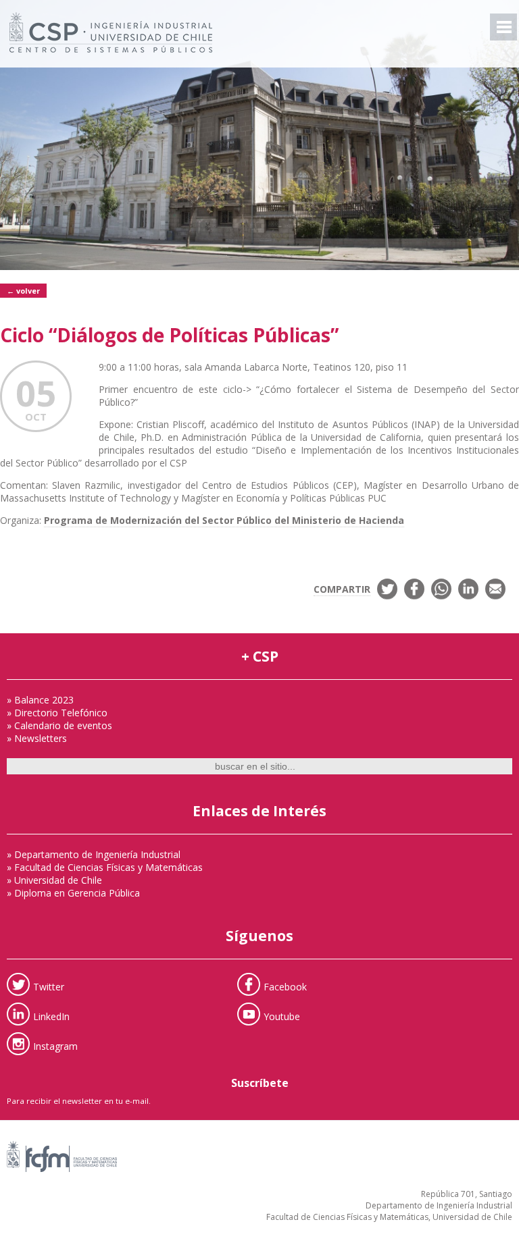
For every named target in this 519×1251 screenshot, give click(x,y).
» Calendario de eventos (59, 725)
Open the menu (503, 27)
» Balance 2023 (40, 699)
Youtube (282, 1015)
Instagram (55, 1045)
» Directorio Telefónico (57, 712)
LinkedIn (51, 1015)
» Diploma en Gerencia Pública (73, 892)
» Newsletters (37, 738)
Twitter (48, 986)
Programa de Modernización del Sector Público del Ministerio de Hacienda (224, 520)
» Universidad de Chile (54, 880)
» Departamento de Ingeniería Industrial (93, 854)
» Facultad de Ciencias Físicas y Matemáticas (105, 867)
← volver (23, 291)
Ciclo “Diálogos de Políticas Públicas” (169, 335)
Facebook (285, 986)
